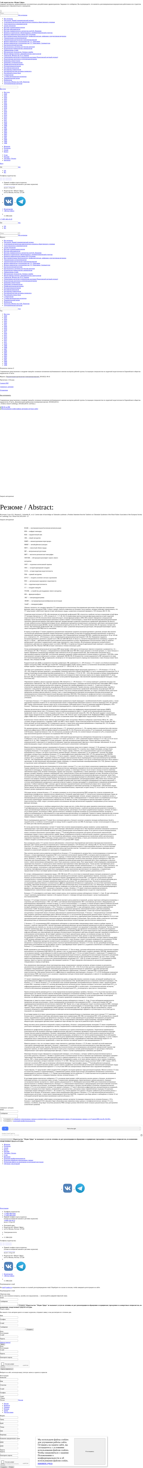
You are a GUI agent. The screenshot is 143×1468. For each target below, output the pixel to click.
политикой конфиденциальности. (24, 1121)
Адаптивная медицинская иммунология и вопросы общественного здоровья (29, 22)
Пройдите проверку (6, 1139)
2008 (5, 125)
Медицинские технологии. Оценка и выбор (18, 52)
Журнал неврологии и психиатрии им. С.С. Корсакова (22, 41)
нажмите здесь (45, 1463)
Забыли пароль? (5, 1342)
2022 (5, 101)
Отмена (11, 1467)
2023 (5, 99)
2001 (5, 138)
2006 (5, 129)
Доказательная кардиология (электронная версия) (20, 40)
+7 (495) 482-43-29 (6, 219)
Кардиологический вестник (13, 45)
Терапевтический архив (12, 78)
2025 (5, 96)
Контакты (7, 160)
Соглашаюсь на (8, 1119)
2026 (5, 94)
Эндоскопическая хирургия (13, 83)
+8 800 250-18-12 (9, 1220)
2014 (5, 115)
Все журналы (22, 15)
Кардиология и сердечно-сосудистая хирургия (19, 47)
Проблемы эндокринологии (13, 62)
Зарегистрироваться (7, 1369)
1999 (5, 141)
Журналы (7, 146)
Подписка (7, 148)
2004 (5, 132)
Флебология (8, 80)
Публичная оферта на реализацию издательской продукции (23, 1162)
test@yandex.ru (7, 1287)
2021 (5, 103)
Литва (6, 1410)
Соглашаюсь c (8, 1121)
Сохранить (4, 1467)
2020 (5, 104)
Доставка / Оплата (10, 158)
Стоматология (8, 75)
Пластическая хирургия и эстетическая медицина (20, 59)
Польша (6, 1409)
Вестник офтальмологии (12, 29)
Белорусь (7, 1405)
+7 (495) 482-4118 (9, 1213)
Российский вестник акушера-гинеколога (18, 71)
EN (5, 170)
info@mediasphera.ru (10, 194)
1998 (5, 143)
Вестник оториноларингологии (14, 27)
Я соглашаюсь (90, 1451)
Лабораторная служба (11, 50)
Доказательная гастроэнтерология (15, 38)
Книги (6, 151)
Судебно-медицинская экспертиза (15, 76)
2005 (5, 131)
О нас (6, 155)
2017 (5, 110)
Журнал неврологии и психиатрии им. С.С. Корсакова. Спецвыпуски (27, 43)
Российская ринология (11, 68)
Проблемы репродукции (12, 61)
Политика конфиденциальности (14, 1158)
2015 (5, 113)
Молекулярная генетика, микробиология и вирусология (22, 54)
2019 (5, 106)
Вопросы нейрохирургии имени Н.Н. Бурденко (20, 34)
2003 (5, 134)
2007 (5, 127)
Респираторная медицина (12, 66)
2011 (5, 120)
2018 (5, 108)
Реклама (6, 157)
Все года (3, 89)
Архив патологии (10, 25)
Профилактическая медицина (14, 64)
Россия (20, 1400)
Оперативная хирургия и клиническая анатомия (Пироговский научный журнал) (31, 57)
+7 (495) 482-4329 (10, 1215)
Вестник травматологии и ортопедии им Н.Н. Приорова (22, 31)
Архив (6, 150)
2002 (5, 136)
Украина (7, 1407)
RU (19, 167)
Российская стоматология (12, 69)
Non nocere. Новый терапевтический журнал (19, 20)
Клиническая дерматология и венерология (18, 48)
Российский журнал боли (12, 73)
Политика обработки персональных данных (18, 1160)
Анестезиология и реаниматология (15, 24)
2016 (5, 111)
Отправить (22, 1305)
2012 (5, 118)
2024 (5, 97)
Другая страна (8, 1412)
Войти (2, 1344)
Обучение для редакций (12, 1164)
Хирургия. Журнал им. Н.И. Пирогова (16, 82)
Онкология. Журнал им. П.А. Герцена (16, 55)
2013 (5, 117)
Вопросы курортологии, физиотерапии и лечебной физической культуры (28, 33)
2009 (5, 124)
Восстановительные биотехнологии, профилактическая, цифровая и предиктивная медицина (35, 36)
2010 (5, 122)
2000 (5, 139)
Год (19, 309)
